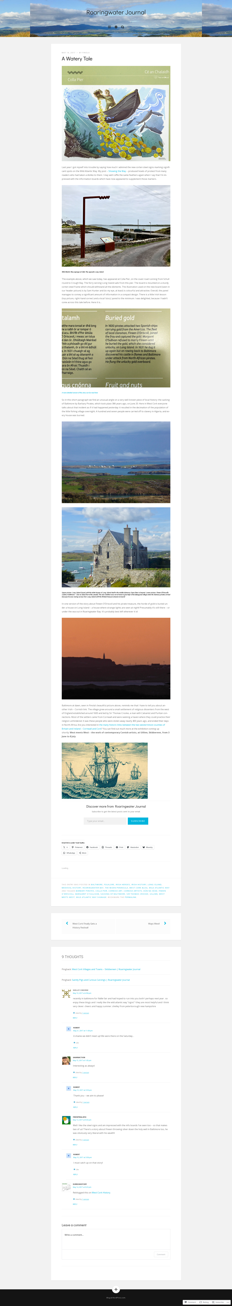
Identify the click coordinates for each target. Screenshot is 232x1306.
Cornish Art (115, 891)
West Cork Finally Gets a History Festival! (85, 925)
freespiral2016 (79, 1117)
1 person (85, 1013)
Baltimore (97, 884)
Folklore (109, 884)
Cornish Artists (133, 891)
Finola (86, 52)
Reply (75, 1018)
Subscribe (138, 821)
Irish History (138, 884)
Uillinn (154, 894)
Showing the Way (117, 171)
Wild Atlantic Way (159, 888)
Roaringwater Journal (116, 12)
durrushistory (80, 1184)
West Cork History (101, 1192)
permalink (130, 897)
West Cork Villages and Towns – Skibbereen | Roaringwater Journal (106, 969)
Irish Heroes (123, 884)
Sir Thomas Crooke (137, 894)
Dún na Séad (150, 891)
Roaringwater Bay (93, 888)
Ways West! (154, 923)
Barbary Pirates (85, 891)
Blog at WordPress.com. (116, 1297)
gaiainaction (79, 1057)
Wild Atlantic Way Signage (91, 897)
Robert (76, 1028)
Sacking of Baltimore (113, 894)
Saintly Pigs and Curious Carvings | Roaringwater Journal (101, 979)
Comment (161, 1254)
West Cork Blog (138, 888)
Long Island (155, 884)
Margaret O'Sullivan (87, 894)
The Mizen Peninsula (116, 888)
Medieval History (71, 888)
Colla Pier (101, 891)
